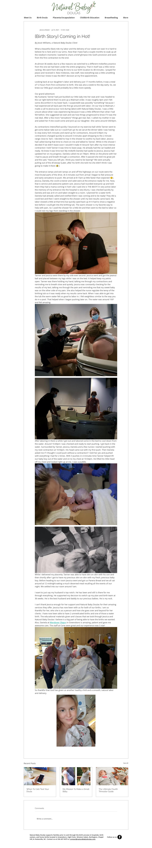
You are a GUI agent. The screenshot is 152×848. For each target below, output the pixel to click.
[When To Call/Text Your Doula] (40, 776)
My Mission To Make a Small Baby (76, 790)
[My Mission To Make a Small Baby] (76, 776)
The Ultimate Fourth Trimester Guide (108, 790)
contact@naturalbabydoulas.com (82, 839)
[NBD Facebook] (119, 837)
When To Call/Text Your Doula (37, 790)
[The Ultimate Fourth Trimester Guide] (112, 776)
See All (125, 763)
